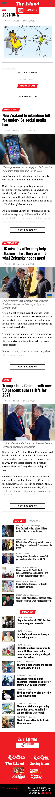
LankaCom (46, 792)
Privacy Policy (9, 788)
